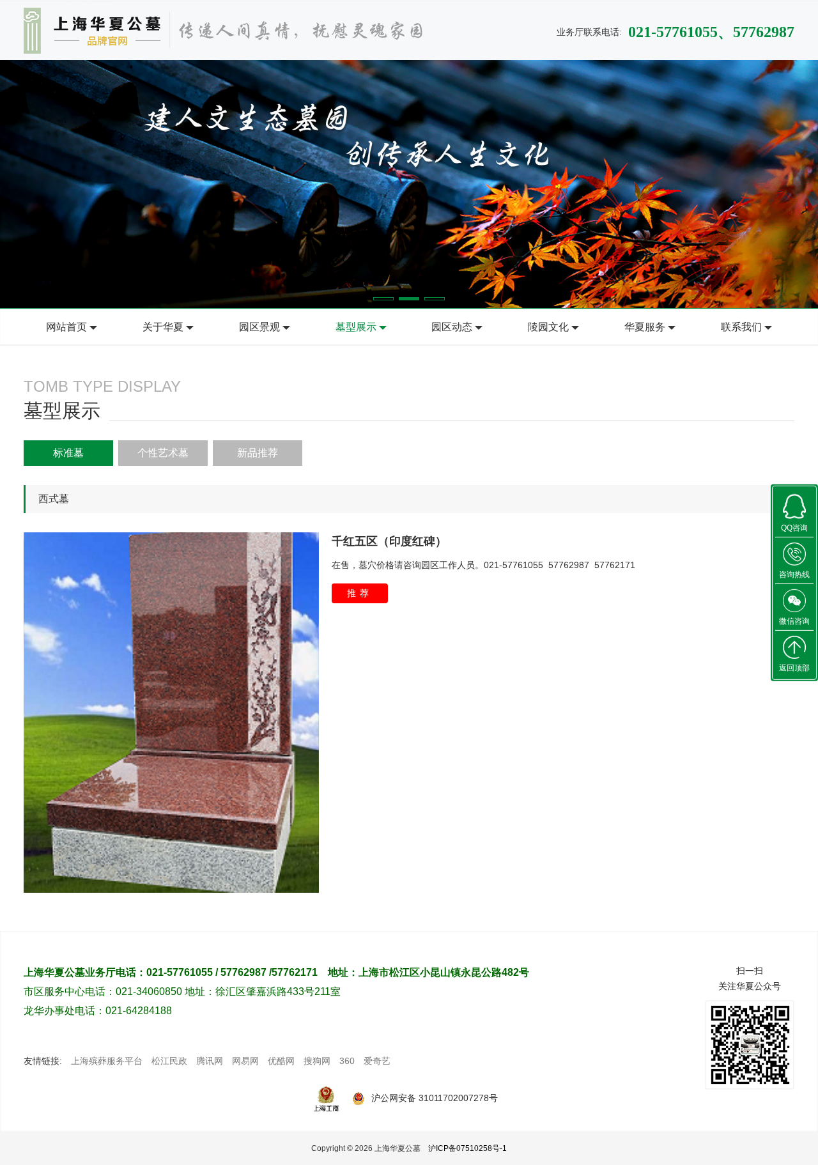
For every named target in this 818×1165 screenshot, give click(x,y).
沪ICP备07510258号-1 (467, 1148)
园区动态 (451, 326)
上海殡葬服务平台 (107, 1061)
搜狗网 (317, 1061)
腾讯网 (209, 1061)
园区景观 (259, 326)
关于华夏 (163, 326)
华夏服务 (644, 326)
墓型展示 (356, 326)
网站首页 (66, 326)
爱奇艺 (377, 1061)
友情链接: (43, 1061)
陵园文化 (548, 326)
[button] (383, 298)
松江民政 (169, 1061)
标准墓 (68, 452)
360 (347, 1061)
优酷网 (281, 1061)
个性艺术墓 (163, 452)
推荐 (360, 593)
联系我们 (741, 326)
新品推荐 (257, 452)
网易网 (245, 1061)
